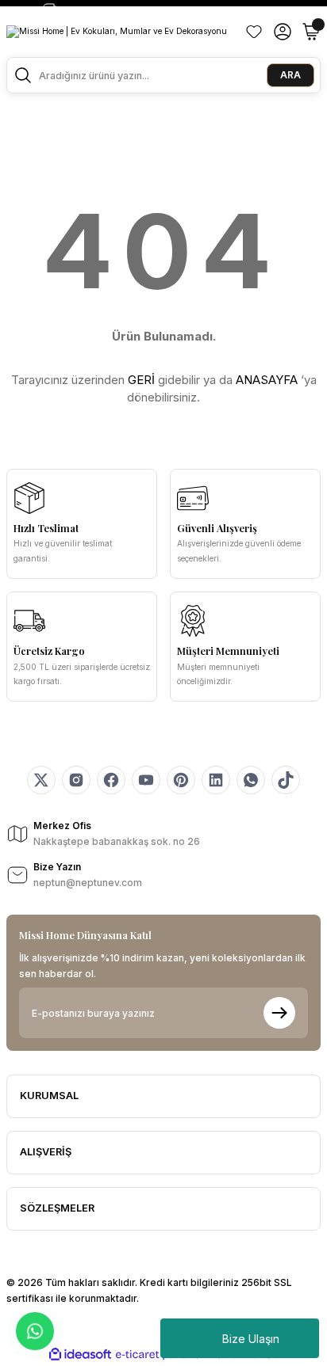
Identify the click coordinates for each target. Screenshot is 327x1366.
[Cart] (311, 31)
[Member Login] (282, 31)
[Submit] (279, 1013)
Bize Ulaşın (250, 1338)
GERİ (141, 379)
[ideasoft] (80, 1355)
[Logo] (116, 31)
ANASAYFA (267, 379)
